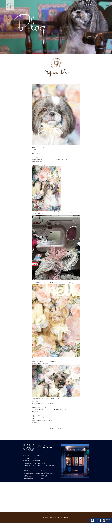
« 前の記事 (51, 428)
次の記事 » (60, 428)
